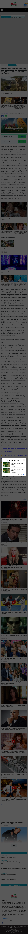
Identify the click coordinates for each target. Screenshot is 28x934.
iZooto (24, 474)
